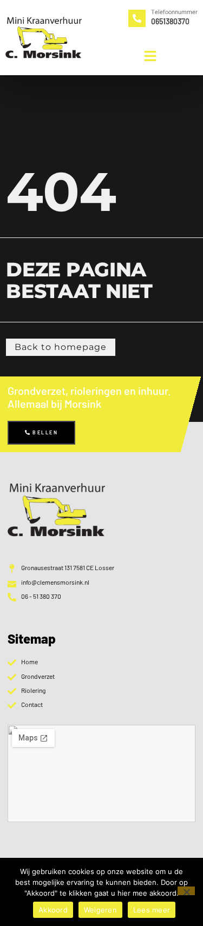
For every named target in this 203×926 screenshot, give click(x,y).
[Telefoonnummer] (137, 18)
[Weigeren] (186, 891)
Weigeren (100, 909)
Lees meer (151, 909)
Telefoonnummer (174, 12)
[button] (150, 55)
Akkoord (53, 909)
